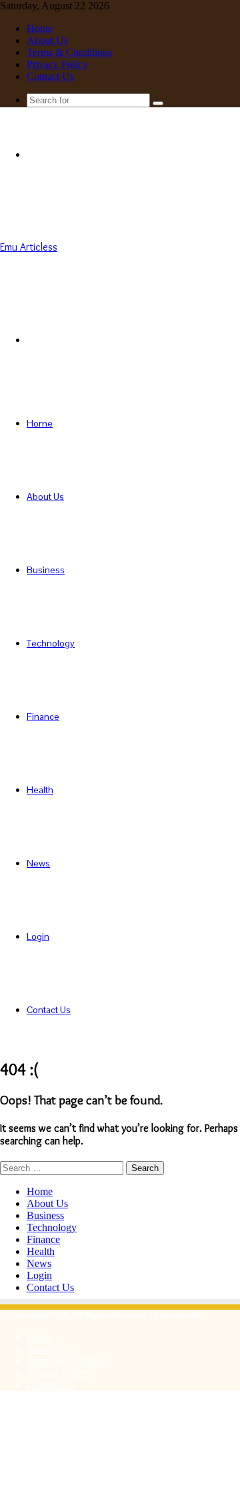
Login (38, 936)
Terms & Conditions (69, 52)
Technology (51, 643)
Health (40, 790)
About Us (47, 40)
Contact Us (50, 76)
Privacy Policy (57, 64)
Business (46, 570)
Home (40, 28)
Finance (43, 717)
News (38, 863)
